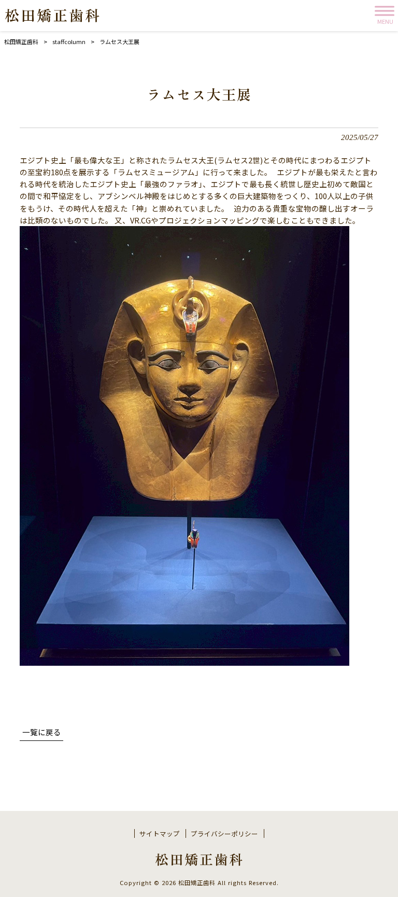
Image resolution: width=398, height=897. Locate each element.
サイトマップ (159, 833)
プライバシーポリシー (224, 833)
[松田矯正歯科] (52, 15)
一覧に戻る (41, 731)
